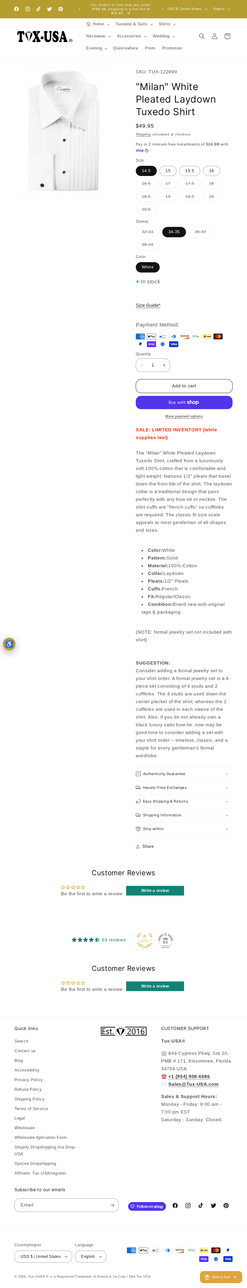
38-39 (150, 246)
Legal (19, 1118)
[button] (97, 24)
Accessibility (27, 1070)
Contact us (25, 1051)
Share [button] (148, 846)
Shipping (143, 134)
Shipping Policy (29, 1099)
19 (170, 198)
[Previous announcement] (79, 9)
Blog (18, 1060)
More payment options (184, 416)
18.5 (149, 198)
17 (170, 185)
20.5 (149, 211)
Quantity (143, 354)
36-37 (203, 233)
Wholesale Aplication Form (40, 1137)
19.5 (192, 198)
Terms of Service (31, 1108)
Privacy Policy (28, 1080)
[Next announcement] (163, 9)
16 (211, 170)
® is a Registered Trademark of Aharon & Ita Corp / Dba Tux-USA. (99, 1276)
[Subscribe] (112, 1205)
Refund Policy (28, 1089)
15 (167, 170)
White (148, 267)
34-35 (174, 232)
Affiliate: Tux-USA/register (40, 1173)
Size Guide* (148, 305)
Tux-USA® (36, 1276)
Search (21, 1041)
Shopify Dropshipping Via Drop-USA (45, 1150)
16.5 (149, 185)
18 (214, 185)
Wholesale (24, 1128)
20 (214, 198)
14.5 (146, 170)
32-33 (150, 233)
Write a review (155, 891)
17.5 (192, 185)
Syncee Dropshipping (35, 1163)
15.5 (189, 170)
